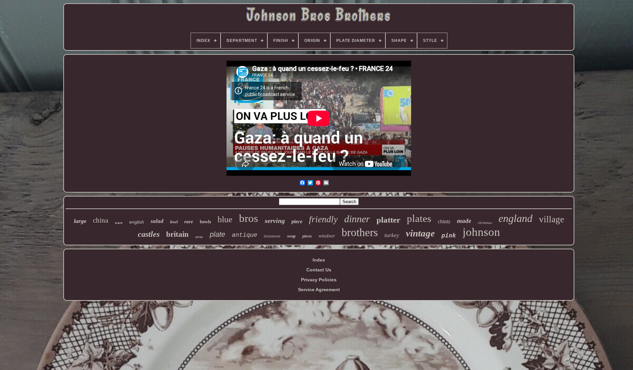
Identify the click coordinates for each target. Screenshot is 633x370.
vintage (420, 233)
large (80, 221)
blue (225, 219)
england (515, 218)
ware (119, 223)
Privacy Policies (319, 279)
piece (296, 221)
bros (248, 218)
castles (149, 234)
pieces (307, 236)
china (100, 220)
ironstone (272, 235)
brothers (360, 232)
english (136, 222)
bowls (205, 221)
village (551, 219)
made (464, 220)
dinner (357, 218)
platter (388, 219)
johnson (481, 232)
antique (244, 235)
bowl (174, 222)
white (199, 237)
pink (448, 235)
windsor (326, 235)
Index (319, 259)
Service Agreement (319, 289)
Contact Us (318, 269)
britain (177, 234)
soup (291, 235)
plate (217, 234)
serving (275, 220)
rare (188, 221)
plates (419, 218)
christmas (485, 223)
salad (157, 221)
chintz (444, 221)
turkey (391, 235)
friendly (323, 219)
